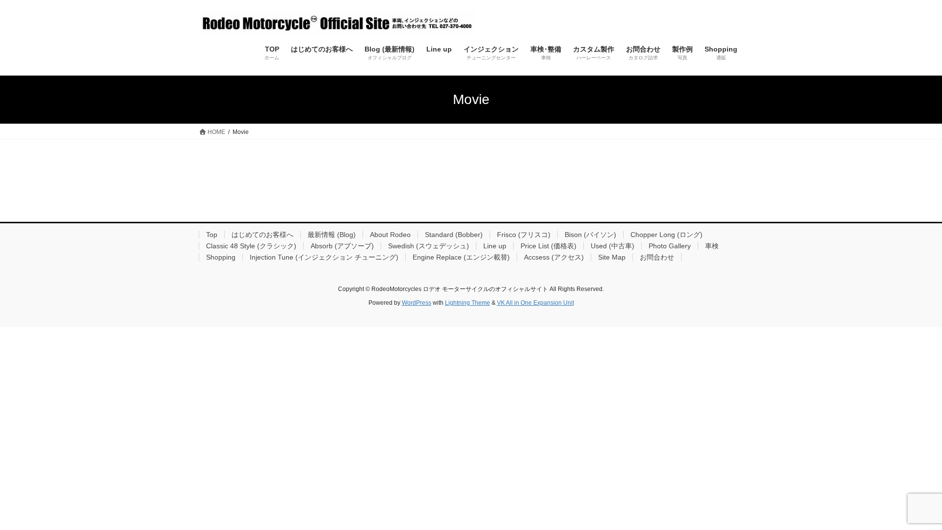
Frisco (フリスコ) (523, 234)
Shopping (221, 257)
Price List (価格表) (548, 246)
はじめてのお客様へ (262, 234)
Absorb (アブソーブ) (342, 246)
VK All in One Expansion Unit (535, 302)
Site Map (612, 257)
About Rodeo (390, 234)
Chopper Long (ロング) (666, 234)
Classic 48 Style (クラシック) (251, 246)
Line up (494, 246)
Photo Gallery (670, 246)
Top (211, 234)
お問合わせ (657, 257)
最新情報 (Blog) (332, 234)
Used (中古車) (612, 246)
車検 (712, 246)
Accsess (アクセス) (554, 257)
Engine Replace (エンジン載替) (461, 257)
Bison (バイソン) (590, 234)
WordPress (416, 302)
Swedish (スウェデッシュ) (428, 246)
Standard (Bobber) (454, 234)
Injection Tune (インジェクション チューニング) (324, 257)
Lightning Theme (467, 302)
